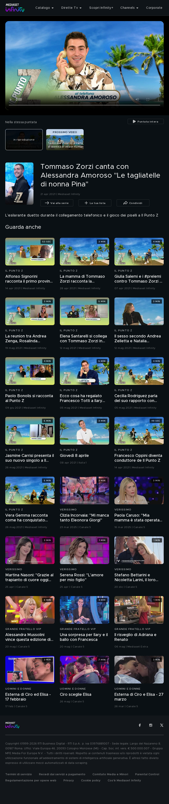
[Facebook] (140, 725)
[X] (162, 725)
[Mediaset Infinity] (15, 7)
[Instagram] (151, 725)
